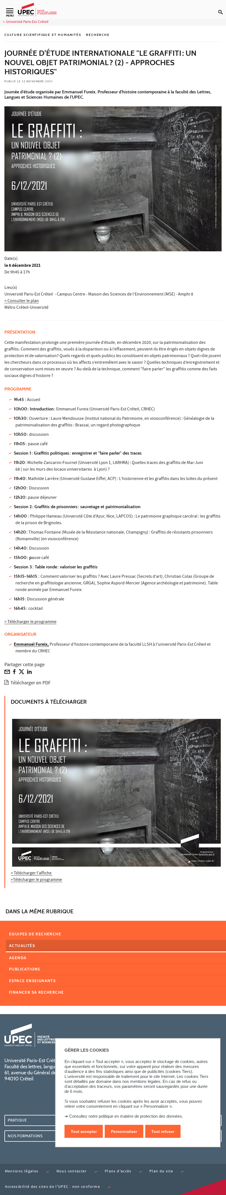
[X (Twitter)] (21, 673)
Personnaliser (124, 1131)
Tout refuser (162, 1131)
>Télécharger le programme (36, 880)
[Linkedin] (29, 673)
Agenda (17, 957)
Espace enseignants (32, 980)
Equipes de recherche (35, 934)
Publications (24, 969)
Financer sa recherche (36, 992)
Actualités (22, 945)
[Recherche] (222, 7)
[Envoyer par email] (7, 673)
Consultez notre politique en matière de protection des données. (126, 1116)
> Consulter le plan (21, 301)
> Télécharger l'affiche (31, 873)
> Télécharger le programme (30, 622)
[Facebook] (14, 673)
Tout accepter (84, 1131)
